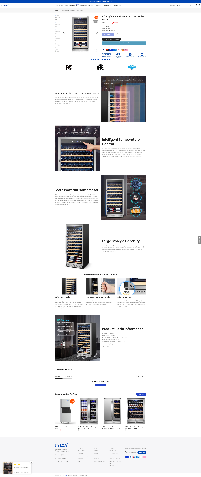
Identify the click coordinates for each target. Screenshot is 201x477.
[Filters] (134, 376)
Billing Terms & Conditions (114, 464)
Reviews (96, 453)
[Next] (96, 33)
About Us (80, 448)
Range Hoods (107, 5)
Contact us (81, 453)
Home (56, 10)
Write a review (100, 385)
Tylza (107, 26)
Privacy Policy (113, 451)
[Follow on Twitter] (58, 462)
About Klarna (81, 451)
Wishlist (96, 451)
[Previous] (64, 33)
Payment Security (83, 456)
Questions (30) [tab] (67, 376)
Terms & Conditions (115, 459)
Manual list (97, 456)
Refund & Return (114, 456)
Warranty (80, 459)
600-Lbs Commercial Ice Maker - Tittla (64, 427)
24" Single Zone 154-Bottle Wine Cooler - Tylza (13, 469)
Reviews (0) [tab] (58, 376)
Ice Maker (99, 5)
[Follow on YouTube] (67, 462)
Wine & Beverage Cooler (87, 5)
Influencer (96, 459)
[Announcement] (100, 1)
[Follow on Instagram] (61, 462)
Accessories (117, 5)
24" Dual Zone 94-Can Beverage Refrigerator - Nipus (134, 427)
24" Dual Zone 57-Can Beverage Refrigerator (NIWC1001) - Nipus (111, 427)
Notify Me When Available (111, 39)
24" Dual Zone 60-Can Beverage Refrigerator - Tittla (87, 427)
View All (141, 394)
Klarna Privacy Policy (115, 461)
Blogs (95, 448)
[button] (31, 462)
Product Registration (99, 461)
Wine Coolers (59, 5)
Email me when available (124, 43)
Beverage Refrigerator (72, 5)
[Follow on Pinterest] (64, 462)
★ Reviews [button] (199, 240)
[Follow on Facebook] (55, 462)
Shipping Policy (114, 453)
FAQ (79, 461)
